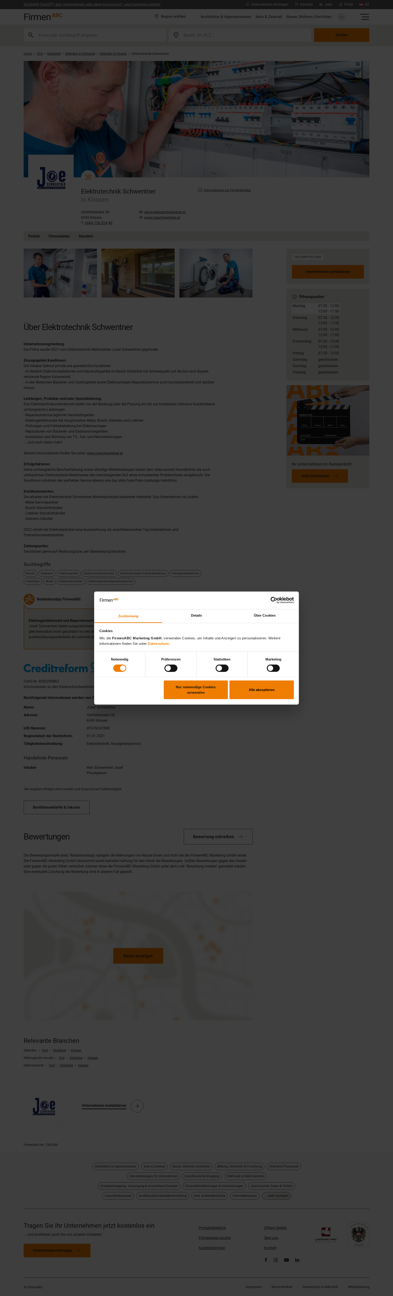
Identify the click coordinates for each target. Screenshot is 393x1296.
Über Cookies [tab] (265, 615)
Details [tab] (196, 615)
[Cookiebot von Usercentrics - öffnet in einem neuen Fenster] (274, 600)
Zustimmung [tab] (128, 616)
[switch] (170, 668)
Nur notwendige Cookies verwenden (196, 689)
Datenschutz (158, 643)
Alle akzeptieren (262, 690)
